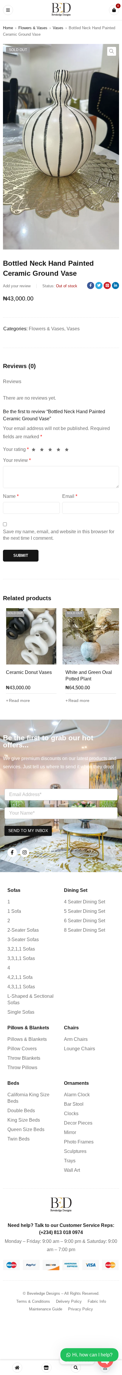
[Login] (105, 1368)
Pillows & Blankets (27, 1039)
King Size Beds (23, 1120)
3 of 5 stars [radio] (51, 449)
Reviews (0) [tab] (19, 366)
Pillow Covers (22, 1048)
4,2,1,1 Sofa (20, 977)
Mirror (70, 1132)
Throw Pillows (22, 1067)
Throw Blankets (23, 1058)
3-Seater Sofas (23, 939)
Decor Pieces (78, 1122)
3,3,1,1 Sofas (21, 958)
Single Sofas (20, 1012)
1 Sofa (14, 911)
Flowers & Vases (32, 28)
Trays (70, 1160)
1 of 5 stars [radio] (35, 449)
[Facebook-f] (12, 852)
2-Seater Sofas (23, 930)
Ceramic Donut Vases (29, 672)
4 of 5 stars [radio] (60, 449)
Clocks (71, 1113)
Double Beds (21, 1110)
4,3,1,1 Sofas (21, 986)
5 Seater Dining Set (84, 911)
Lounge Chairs (79, 1048)
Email (69, 496)
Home (8, 28)
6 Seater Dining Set (84, 920)
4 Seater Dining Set (84, 901)
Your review (17, 460)
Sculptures (75, 1151)
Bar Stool (74, 1104)
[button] (111, 51)
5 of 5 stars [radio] (68, 449)
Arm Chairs (76, 1039)
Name (11, 496)
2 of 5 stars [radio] (43, 449)
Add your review (16, 286)
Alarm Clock (77, 1094)
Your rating (16, 449)
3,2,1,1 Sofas (21, 948)
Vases (58, 28)
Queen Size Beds (25, 1129)
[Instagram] (24, 852)
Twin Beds (18, 1138)
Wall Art (72, 1170)
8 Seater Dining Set (84, 930)
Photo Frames (79, 1141)
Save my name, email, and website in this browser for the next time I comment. (58, 535)
